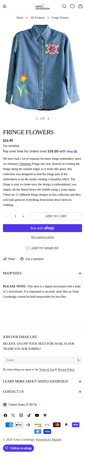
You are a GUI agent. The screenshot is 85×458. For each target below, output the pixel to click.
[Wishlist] (72, 6)
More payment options (42, 237)
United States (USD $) (22, 404)
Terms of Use (46, 369)
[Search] (64, 6)
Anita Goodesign (23, 439)
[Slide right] (48, 118)
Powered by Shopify (49, 439)
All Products (37, 17)
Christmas (25, 163)
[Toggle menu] (4, 6)
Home (20, 17)
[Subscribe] (78, 360)
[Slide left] (37, 118)
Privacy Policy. (66, 369)
